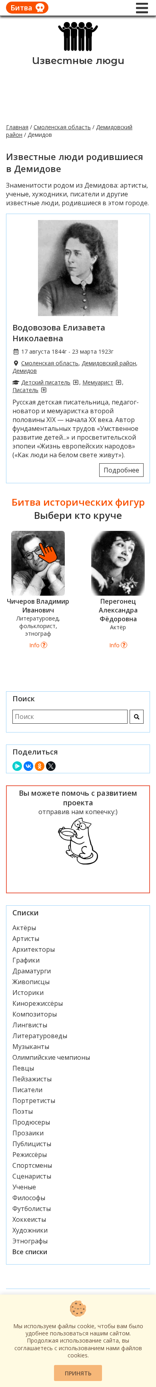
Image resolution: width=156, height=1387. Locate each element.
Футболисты (31, 1208)
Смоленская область (62, 127)
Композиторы (34, 1014)
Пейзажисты (32, 1079)
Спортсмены (32, 1165)
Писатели (27, 1089)
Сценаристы (31, 1176)
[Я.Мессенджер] (17, 766)
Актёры (24, 927)
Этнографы (30, 1241)
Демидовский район (109, 363)
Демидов (24, 370)
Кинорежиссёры (37, 1003)
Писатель (25, 390)
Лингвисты (29, 1025)
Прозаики (28, 1133)
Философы (28, 1197)
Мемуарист (97, 382)
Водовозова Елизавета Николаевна (58, 333)
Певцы (23, 1068)
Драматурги (31, 971)
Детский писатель (45, 382)
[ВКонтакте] (28, 766)
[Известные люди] (78, 50)
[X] (51, 766)
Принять (78, 1373)
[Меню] (142, 8)
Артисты (25, 938)
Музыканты (30, 1046)
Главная (17, 127)
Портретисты (33, 1100)
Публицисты (31, 1143)
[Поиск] (137, 717)
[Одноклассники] (39, 766)
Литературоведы (39, 1035)
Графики (26, 960)
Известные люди (78, 60)
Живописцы (31, 981)
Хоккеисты (29, 1219)
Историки (28, 992)
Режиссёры (29, 1154)
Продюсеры (31, 1122)
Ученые (24, 1187)
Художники (30, 1230)
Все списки (29, 1251)
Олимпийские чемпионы (51, 1057)
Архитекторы (33, 949)
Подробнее (121, 470)
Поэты (22, 1111)
